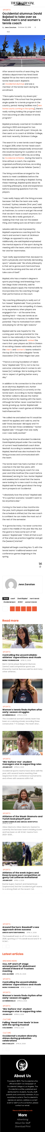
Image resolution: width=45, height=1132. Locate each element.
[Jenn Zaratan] (11, 584)
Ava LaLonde (8, 974)
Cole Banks (7, 1028)
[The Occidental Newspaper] (23, 3)
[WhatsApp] (34, 608)
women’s (20, 349)
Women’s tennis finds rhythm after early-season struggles (22, 711)
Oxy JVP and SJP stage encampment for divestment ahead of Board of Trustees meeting (19, 967)
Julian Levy (7, 767)
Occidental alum (9, 602)
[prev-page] (3, 946)
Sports (6, 652)
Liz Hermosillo (8, 715)
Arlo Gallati (8, 1043)
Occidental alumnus (14, 84)
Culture (7, 1019)
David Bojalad (22, 598)
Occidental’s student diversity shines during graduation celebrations (19, 1038)
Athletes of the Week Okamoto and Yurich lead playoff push (22, 817)
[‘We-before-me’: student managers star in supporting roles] (22, 743)
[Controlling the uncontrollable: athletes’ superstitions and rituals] (22, 636)
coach (12, 598)
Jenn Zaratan (10, 27)
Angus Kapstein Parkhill (13, 932)
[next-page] (7, 946)
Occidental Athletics (14, 158)
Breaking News (10, 961)
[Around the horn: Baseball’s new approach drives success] (22, 908)
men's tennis (34, 598)
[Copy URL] (17, 608)
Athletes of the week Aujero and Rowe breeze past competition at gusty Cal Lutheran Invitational (21, 875)
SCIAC (20, 602)
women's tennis (31, 602)
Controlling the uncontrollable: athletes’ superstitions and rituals (21, 656)
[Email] (12, 608)
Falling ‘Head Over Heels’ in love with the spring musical (20, 1023)
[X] (29, 608)
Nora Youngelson (10, 660)
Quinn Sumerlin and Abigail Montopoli (20, 822)
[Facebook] (23, 608)
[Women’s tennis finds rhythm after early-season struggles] (22, 691)
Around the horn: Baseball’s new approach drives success (20, 928)
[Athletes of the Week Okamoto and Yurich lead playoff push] (22, 798)
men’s (9, 349)
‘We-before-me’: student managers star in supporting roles (21, 763)
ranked (30, 340)
